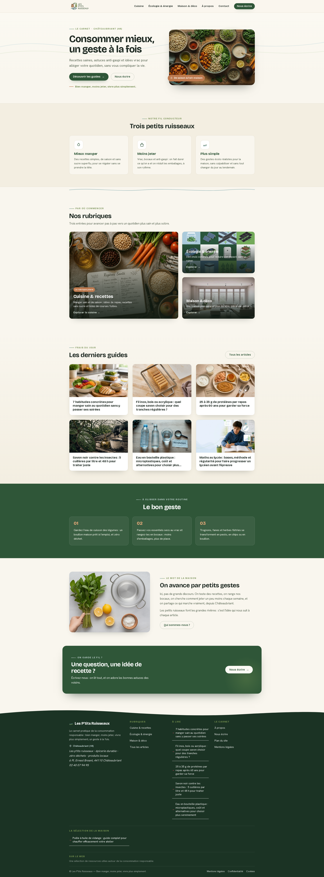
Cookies (250, 871)
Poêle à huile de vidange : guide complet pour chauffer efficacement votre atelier (100, 839)
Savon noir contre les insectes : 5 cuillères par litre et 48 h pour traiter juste (190, 789)
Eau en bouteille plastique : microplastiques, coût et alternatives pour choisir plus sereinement (192, 809)
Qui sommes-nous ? (177, 625)
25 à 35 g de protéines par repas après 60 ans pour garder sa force (191, 770)
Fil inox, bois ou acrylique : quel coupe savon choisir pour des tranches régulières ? (191, 751)
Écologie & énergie (160, 6)
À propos (208, 6)
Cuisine (139, 6)
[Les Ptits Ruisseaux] (78, 6)
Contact (224, 6)
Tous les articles (240, 354)
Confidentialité (235, 871)
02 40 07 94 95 (79, 765)
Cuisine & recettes (140, 728)
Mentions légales (224, 747)
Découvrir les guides (88, 76)
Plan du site (221, 740)
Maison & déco (187, 6)
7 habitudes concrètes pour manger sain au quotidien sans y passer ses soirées (192, 732)
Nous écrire (244, 6)
